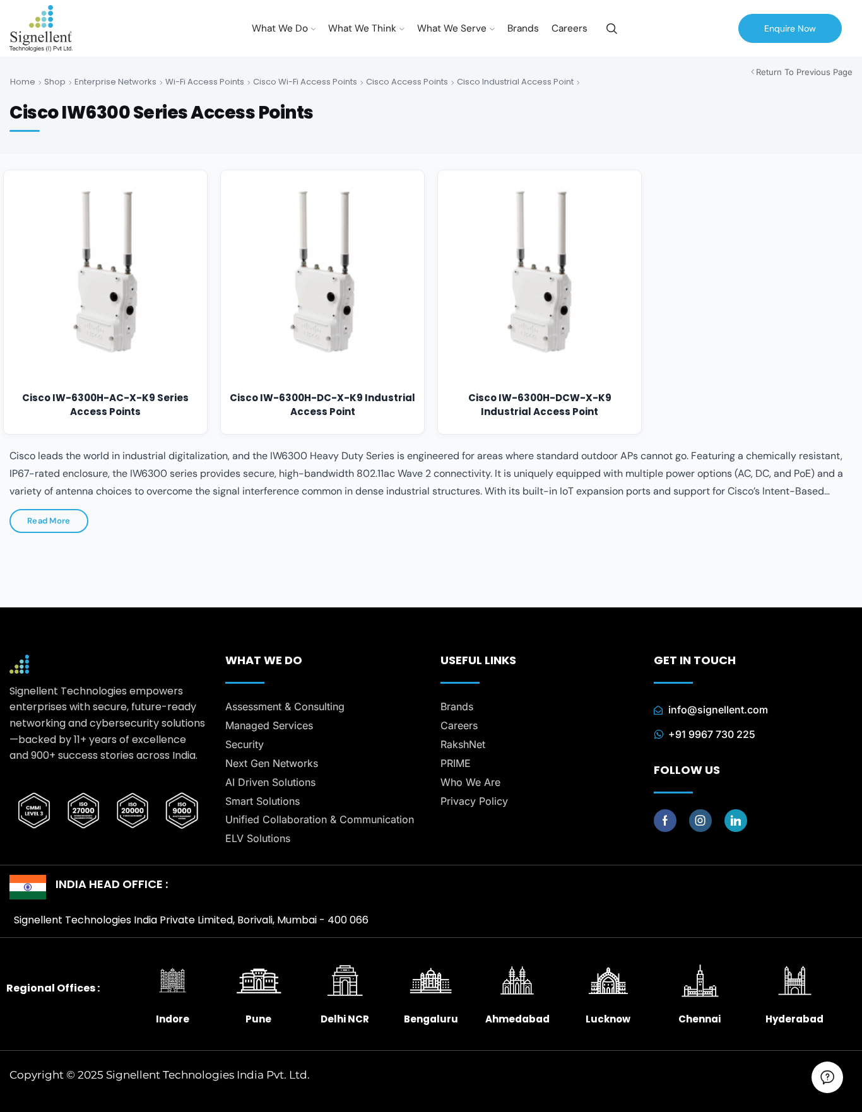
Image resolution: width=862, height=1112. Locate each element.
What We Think (362, 28)
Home (22, 82)
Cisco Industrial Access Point (515, 82)
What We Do (280, 28)
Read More (49, 520)
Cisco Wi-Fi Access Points (305, 82)
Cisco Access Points (407, 82)
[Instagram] (700, 820)
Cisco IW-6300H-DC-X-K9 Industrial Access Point (322, 405)
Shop (55, 82)
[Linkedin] (735, 820)
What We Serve (452, 28)
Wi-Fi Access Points (204, 82)
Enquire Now (790, 28)
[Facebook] (665, 820)
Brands (523, 28)
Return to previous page (804, 72)
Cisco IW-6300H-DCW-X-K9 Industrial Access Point (539, 405)
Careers (569, 28)
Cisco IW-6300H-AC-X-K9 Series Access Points (105, 405)
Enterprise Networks (115, 82)
